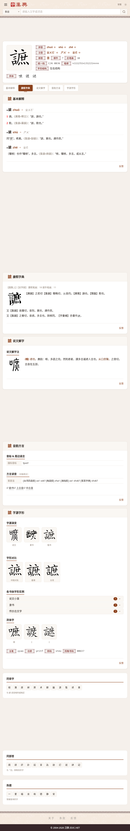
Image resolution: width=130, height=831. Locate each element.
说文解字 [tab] (40, 87)
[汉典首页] (19, 4)
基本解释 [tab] (10, 87)
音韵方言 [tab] (56, 87)
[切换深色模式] (125, 5)
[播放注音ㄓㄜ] (80, 52)
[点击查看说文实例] (14, 534)
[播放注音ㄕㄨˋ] (69, 52)
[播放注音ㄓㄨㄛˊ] (57, 52)
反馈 (121, 166)
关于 (51, 818)
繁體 (119, 4)
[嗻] (20, 76)
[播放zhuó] (55, 47)
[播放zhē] (75, 47)
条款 (62, 818)
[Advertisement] (65, 27)
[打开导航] (6, 4)
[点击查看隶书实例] (31, 534)
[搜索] (123, 12)
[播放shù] (65, 47)
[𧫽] (27, 76)
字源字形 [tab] (71, 87)
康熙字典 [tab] (25, 87)
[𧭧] (34, 76)
